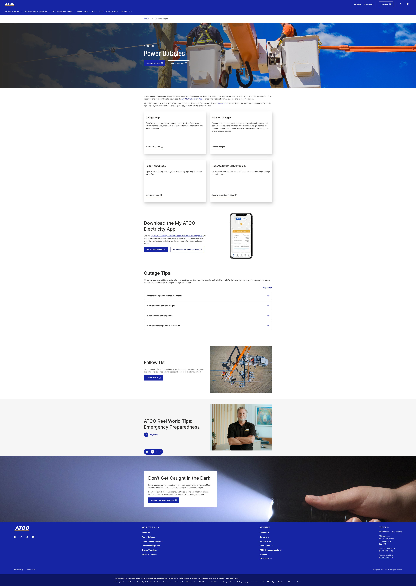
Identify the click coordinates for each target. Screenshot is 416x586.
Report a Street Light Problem (223, 195)
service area (223, 103)
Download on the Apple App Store (186, 249)
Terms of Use (31, 569)
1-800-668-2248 (386, 558)
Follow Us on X (152, 378)
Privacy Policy (18, 569)
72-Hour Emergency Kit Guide (162, 500)
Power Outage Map (153, 147)
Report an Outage (153, 63)
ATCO (146, 19)
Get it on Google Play (154, 249)
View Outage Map (177, 63)
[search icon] (401, 4)
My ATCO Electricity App (192, 99)
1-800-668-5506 (386, 551)
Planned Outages (218, 147)
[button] (208, 296)
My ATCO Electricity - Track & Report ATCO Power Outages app (177, 236)
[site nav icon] (408, 4)
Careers (385, 4)
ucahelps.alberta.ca (207, 578)
